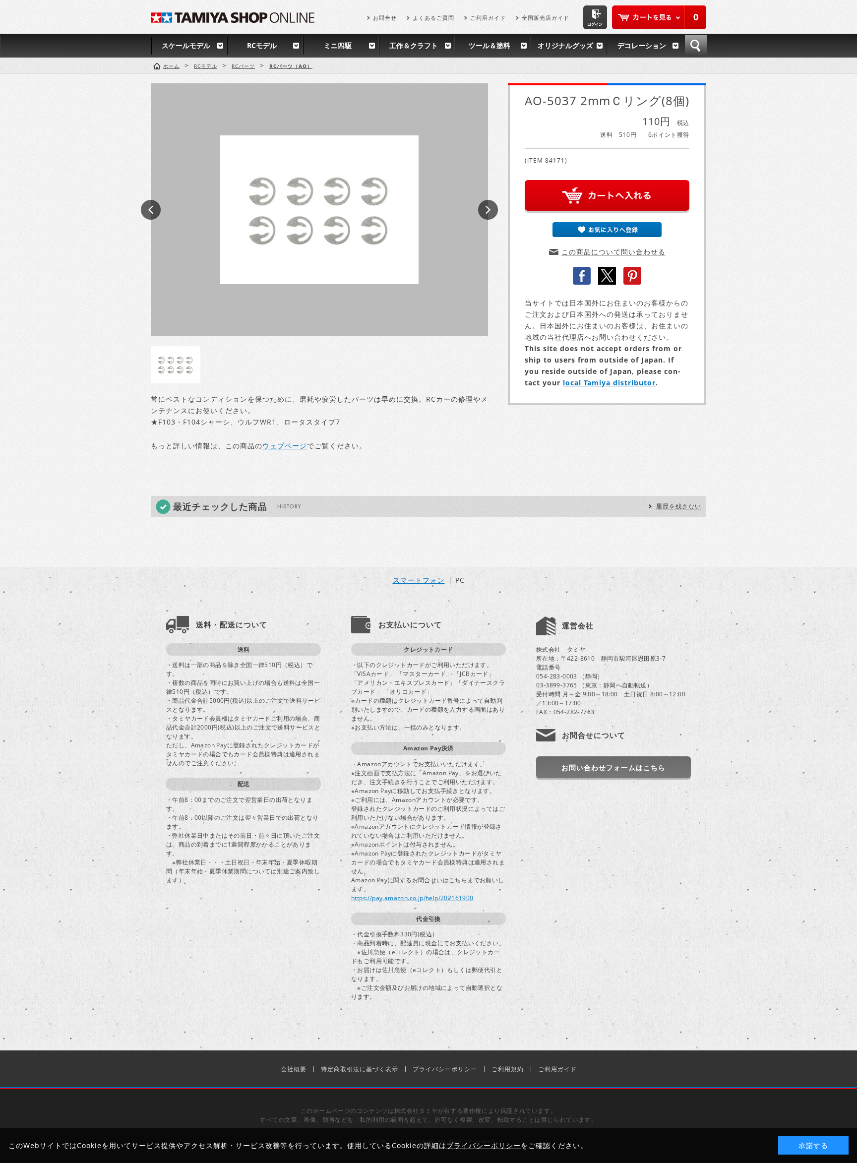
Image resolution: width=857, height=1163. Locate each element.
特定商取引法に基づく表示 (359, 1069)
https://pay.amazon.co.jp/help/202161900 (412, 898)
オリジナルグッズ (565, 45)
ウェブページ (284, 445)
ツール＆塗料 (489, 45)
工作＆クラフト (413, 45)
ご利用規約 (507, 1069)
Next (488, 210)
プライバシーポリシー (445, 1069)
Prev (151, 210)
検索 (696, 46)
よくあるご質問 (433, 17)
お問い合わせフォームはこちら (613, 767)
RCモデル (262, 45)
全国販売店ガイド (545, 17)
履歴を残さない (678, 506)
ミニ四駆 (338, 45)
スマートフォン (419, 580)
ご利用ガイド (488, 17)
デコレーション (641, 45)
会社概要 (293, 1069)
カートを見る (659, 17)
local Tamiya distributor (609, 382)
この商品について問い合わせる (613, 251)
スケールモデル (186, 45)
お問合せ (385, 17)
